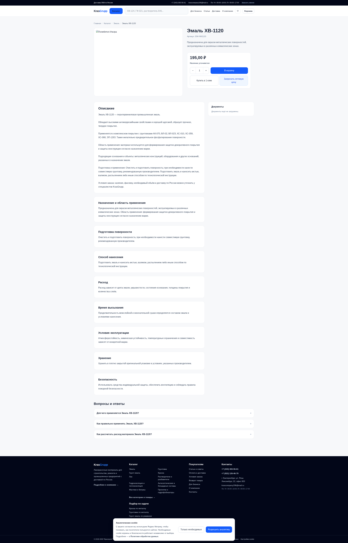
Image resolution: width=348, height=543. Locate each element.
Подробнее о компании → (106, 485)
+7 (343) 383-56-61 (178, 3)
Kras (100, 10)
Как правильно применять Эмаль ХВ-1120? (174, 424)
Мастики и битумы (137, 490)
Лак (130, 477)
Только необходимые (191, 529)
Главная (97, 23)
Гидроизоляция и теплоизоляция (137, 484)
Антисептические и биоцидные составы (167, 484)
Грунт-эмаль (134, 473)
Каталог (116, 11)
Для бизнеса (196, 11)
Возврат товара (196, 480)
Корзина (248, 11)
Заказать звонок (248, 3)
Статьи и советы (196, 469)
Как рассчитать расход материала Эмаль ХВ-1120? (174, 434)
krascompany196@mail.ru (198, 3)
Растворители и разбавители (165, 478)
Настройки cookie (247, 539)
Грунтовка (162, 469)
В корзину (229, 70)
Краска (161, 473)
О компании (227, 11)
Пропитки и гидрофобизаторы (166, 491)
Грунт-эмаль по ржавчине (140, 516)
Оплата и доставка (197, 473)
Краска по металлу (137, 508)
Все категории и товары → (142, 497)
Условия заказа (196, 477)
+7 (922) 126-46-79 (230, 473)
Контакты (193, 492)
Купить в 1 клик (204, 80)
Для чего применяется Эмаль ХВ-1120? (174, 413)
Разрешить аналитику (219, 529)
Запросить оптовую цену (234, 80)
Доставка (216, 11)
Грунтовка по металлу (139, 512)
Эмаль (116, 23)
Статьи (207, 11)
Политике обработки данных (144, 536)
